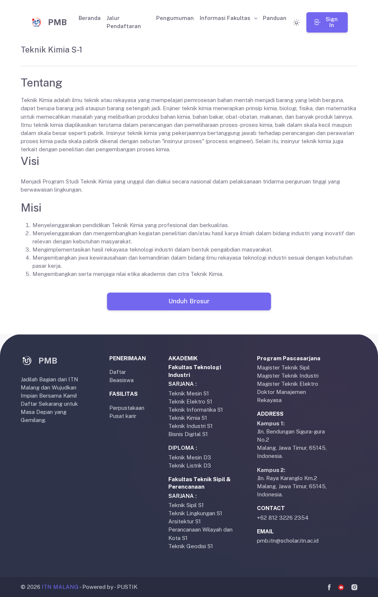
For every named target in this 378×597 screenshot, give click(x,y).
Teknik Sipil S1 (186, 505)
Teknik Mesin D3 (189, 457)
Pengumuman (175, 18)
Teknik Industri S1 (190, 426)
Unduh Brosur (188, 301)
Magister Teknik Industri (288, 375)
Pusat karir (122, 416)
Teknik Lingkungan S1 (195, 513)
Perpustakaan (126, 408)
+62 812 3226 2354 (283, 518)
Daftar (117, 372)
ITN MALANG (60, 587)
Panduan (274, 18)
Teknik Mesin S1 (188, 393)
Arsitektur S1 (184, 521)
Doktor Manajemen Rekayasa (281, 396)
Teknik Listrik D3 (189, 465)
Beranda (90, 18)
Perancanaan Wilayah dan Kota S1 (200, 533)
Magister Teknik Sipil (283, 367)
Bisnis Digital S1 (188, 434)
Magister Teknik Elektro (287, 384)
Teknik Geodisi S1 (190, 546)
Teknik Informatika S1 (195, 410)
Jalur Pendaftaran (124, 22)
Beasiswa (121, 380)
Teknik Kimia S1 (187, 418)
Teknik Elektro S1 (190, 401)
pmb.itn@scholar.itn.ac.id (288, 540)
